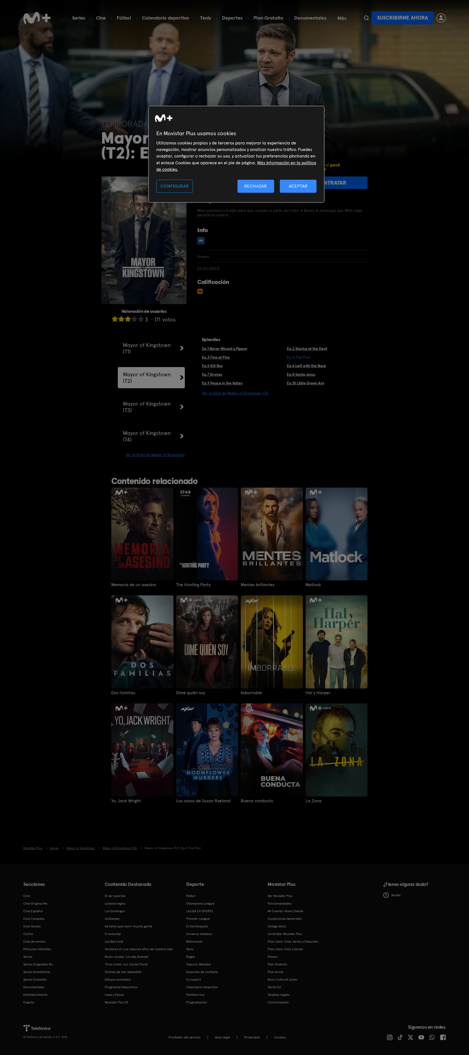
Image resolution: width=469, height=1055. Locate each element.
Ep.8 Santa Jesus (301, 374)
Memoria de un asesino (133, 584)
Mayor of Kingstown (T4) (147, 436)
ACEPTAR (298, 186)
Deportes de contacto (202, 972)
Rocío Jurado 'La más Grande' (127, 957)
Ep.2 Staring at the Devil (307, 348)
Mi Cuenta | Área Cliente (285, 911)
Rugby (190, 957)
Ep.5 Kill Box (212, 366)
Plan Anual (275, 972)
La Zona (314, 800)
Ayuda (395, 895)
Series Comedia (34, 979)
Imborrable (251, 692)
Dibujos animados (118, 979)
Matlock (313, 584)
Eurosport (193, 979)
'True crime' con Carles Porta (126, 964)
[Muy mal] (115, 319)
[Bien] (134, 319)
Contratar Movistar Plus (285, 934)
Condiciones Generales (285, 919)
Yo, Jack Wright (126, 800)
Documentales (310, 18)
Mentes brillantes (257, 584)
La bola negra (115, 903)
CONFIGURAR (174, 186)
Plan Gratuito (268, 18)
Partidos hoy (195, 995)
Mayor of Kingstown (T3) (147, 406)
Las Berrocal (114, 941)
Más (341, 18)
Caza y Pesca (114, 995)
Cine (101, 18)
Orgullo (28, 1002)
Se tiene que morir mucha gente (128, 926)
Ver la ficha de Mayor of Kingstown (155, 455)
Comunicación (278, 1002)
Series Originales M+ (38, 964)
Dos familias (123, 692)
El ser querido (115, 896)
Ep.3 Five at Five (216, 357)
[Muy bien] (141, 319)
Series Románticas (36, 972)
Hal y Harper (318, 692)
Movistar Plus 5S (116, 1002)
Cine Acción (32, 926)
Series (78, 18)
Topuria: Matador (198, 964)
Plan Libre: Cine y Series (285, 949)
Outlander (112, 919)
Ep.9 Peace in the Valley (222, 383)
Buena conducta (257, 800)
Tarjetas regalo (279, 995)
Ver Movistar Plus (280, 896)
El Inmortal (113, 934)
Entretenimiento (35, 995)
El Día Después (197, 926)
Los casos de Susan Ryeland (203, 800)
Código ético (277, 926)
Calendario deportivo (165, 18)
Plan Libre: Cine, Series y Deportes (293, 941)
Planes (272, 957)
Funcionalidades (279, 903)
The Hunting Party (193, 584)
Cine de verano (34, 941)
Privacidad (252, 1037)
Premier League (198, 919)
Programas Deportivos (121, 987)
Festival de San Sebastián (123, 972)
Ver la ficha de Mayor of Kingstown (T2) (235, 393)
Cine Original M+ (35, 903)
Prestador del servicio (185, 1037)
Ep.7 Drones (212, 374)
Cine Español (33, 911)
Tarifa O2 (274, 987)
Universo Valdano (199, 934)
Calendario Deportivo (202, 987)
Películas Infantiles (37, 949)
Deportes (232, 18)
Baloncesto (194, 941)
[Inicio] (36, 18)
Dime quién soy (190, 692)
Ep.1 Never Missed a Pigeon (224, 348)
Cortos (28, 934)
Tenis (205, 18)
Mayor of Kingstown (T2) (147, 377)
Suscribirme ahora (402, 18)
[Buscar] (366, 17)
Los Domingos (115, 911)
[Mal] (121, 319)
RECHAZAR (255, 186)
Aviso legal (222, 1037)
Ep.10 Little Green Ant (305, 383)
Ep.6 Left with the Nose (306, 366)
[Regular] (128, 319)
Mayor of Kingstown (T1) (147, 348)
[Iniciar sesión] (441, 18)
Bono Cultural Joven (282, 979)
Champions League (200, 903)
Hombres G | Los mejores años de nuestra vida (139, 949)
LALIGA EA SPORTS (199, 911)
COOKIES (280, 1037)
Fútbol (124, 18)
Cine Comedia (33, 919)
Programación (196, 1002)
